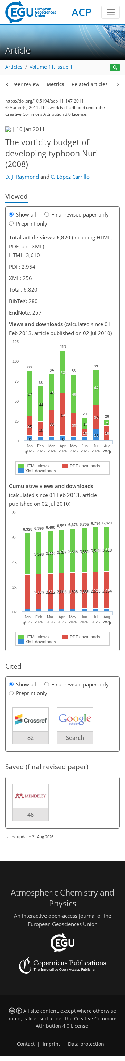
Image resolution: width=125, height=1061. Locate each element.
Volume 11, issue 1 (51, 67)
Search (75, 738)
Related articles (90, 84)
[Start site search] (115, 68)
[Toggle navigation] (110, 12)
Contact (26, 1044)
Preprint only (31, 223)
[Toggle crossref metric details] (30, 718)
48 (30, 814)
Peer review (25, 84)
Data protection (86, 1044)
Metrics (55, 84)
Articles (14, 67)
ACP (81, 12)
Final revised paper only (80, 214)
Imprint (51, 1044)
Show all (26, 214)
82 (30, 738)
